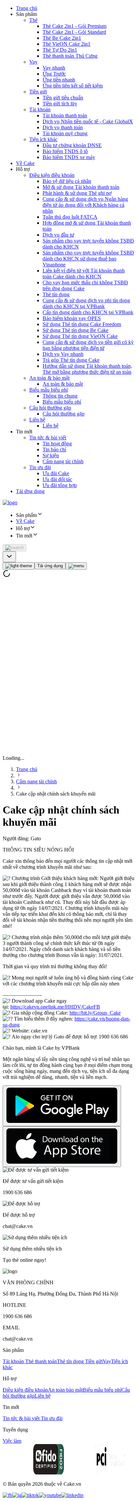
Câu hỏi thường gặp (50, 408)
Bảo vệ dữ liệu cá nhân (67, 181)
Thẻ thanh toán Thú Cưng (70, 56)
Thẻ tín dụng (56, 294)
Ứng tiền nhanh (59, 80)
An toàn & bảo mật (49, 378)
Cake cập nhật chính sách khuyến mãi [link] (55, 794)
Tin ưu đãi (40, 467)
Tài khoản (40, 109)
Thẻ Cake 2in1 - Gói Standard (74, 32)
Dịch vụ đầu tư (58, 235)
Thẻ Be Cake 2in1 (62, 38)
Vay (33, 62)
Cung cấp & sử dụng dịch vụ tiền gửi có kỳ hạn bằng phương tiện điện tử (88, 345)
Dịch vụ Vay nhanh (63, 354)
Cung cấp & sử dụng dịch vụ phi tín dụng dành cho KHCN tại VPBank (86, 303)
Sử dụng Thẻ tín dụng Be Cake (75, 330)
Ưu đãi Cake (56, 473)
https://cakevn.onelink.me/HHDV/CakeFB (55, 1007)
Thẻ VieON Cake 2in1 (66, 44)
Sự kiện (51, 455)
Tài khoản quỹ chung (65, 133)
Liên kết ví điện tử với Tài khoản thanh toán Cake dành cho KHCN (84, 273)
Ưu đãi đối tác (57, 479)
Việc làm (12, 1441)
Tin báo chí (54, 449)
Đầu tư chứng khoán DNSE (72, 145)
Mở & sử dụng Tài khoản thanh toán (81, 187)
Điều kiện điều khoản (51, 175)
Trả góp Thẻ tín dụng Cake (71, 360)
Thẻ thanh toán (41, 1361)
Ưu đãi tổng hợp (60, 485)
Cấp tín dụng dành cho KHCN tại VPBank (88, 312)
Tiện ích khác (43, 139)
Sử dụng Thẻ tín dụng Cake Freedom (82, 324)
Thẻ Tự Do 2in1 (60, 50)
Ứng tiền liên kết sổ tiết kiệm (73, 85)
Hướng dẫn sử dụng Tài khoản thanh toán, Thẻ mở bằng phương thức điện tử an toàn (87, 369)
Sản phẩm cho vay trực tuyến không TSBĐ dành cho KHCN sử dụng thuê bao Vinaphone (88, 258)
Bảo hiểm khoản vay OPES (72, 318)
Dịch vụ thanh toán (63, 127)
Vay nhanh (54, 68)
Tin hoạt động (57, 443)
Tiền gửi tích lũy (60, 103)
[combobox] (9, 556)
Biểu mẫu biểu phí (48, 390)
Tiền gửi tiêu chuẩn (63, 97)
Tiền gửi (38, 91)
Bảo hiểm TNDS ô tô (65, 151)
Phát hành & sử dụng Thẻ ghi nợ (77, 193)
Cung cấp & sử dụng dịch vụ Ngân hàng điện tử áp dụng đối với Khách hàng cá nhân (85, 205)
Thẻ (33, 20)
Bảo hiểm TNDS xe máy (69, 157)
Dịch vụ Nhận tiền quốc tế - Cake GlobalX (88, 121)
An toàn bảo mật (65, 1390)
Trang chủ (26, 8)
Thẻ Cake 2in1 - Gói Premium (74, 26)
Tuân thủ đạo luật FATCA (70, 217)
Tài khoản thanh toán (65, 115)
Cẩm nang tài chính (63, 461)
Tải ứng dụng (30, 491)
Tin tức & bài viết (47, 437)
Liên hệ (37, 419)
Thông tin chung (60, 396)
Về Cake (25, 163)
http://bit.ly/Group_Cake (95, 1013)
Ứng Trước (54, 74)
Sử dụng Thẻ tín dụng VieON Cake (80, 336)
